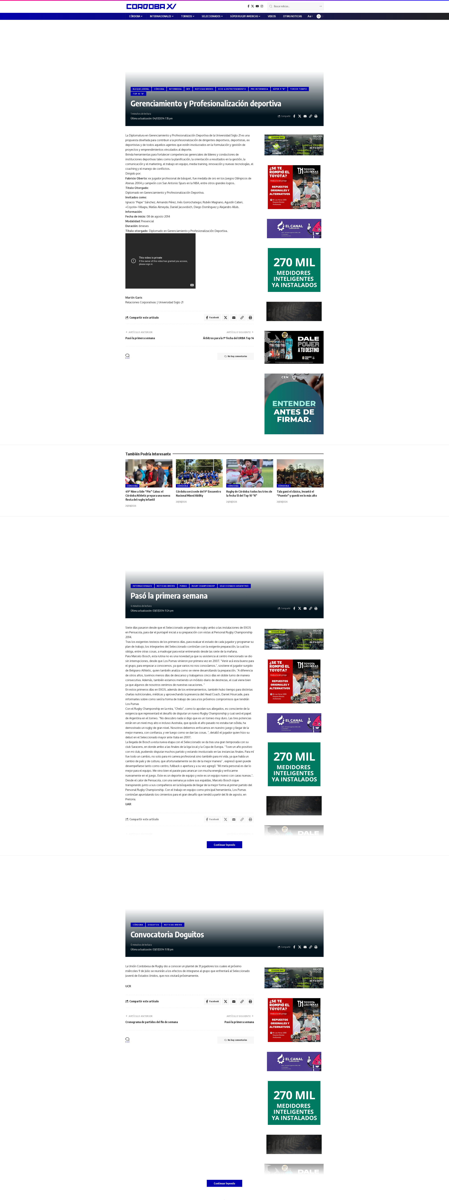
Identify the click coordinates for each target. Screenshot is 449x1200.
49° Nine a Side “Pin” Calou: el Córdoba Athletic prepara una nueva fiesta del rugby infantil (147, 495)
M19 (188, 89)
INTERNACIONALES (142, 586)
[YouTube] (257, 6)
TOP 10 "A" (138, 94)
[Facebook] (248, 6)
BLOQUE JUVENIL (141, 89)
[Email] (305, 116)
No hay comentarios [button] (237, 356)
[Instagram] (262, 6)
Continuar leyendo (224, 844)
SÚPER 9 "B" (279, 89)
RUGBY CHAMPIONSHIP (203, 586)
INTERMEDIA (175, 89)
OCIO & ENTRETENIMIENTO (232, 89)
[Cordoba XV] (150, 6)
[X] (252, 6)
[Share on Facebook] (294, 116)
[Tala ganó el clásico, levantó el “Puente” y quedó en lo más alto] (300, 473)
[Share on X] (299, 116)
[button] (310, 16)
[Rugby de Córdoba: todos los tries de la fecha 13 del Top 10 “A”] (249, 473)
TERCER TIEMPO (298, 89)
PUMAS (183, 586)
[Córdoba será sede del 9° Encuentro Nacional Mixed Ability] (199, 473)
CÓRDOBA (159, 89)
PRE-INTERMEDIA (259, 89)
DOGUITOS (153, 925)
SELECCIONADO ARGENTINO (234, 586)
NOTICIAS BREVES (204, 89)
